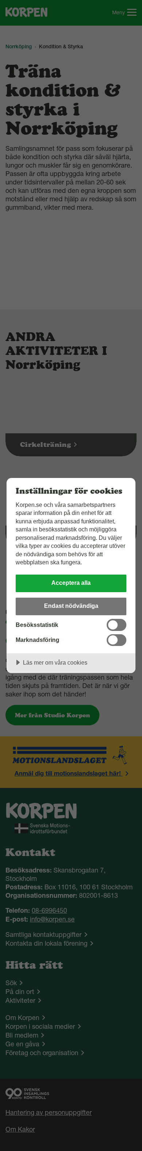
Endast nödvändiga (71, 605)
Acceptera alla (71, 582)
